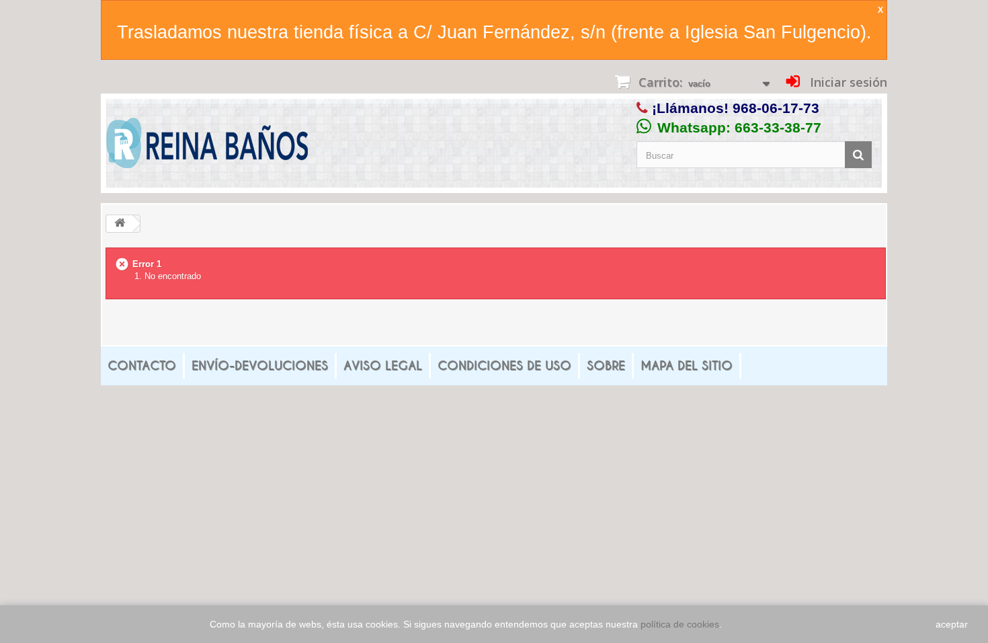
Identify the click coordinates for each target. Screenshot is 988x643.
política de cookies (680, 624)
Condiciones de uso (504, 365)
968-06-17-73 (776, 108)
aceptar (952, 624)
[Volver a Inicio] (119, 223)
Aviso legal (382, 365)
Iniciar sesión (847, 82)
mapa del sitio (687, 365)
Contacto (142, 365)
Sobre (606, 365)
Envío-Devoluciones (260, 365)
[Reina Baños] (207, 146)
